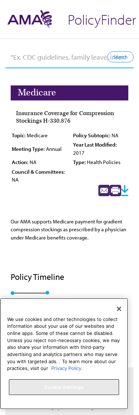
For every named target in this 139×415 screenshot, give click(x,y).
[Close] (119, 309)
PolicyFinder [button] (102, 19)
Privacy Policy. (67, 368)
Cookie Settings (63, 387)
